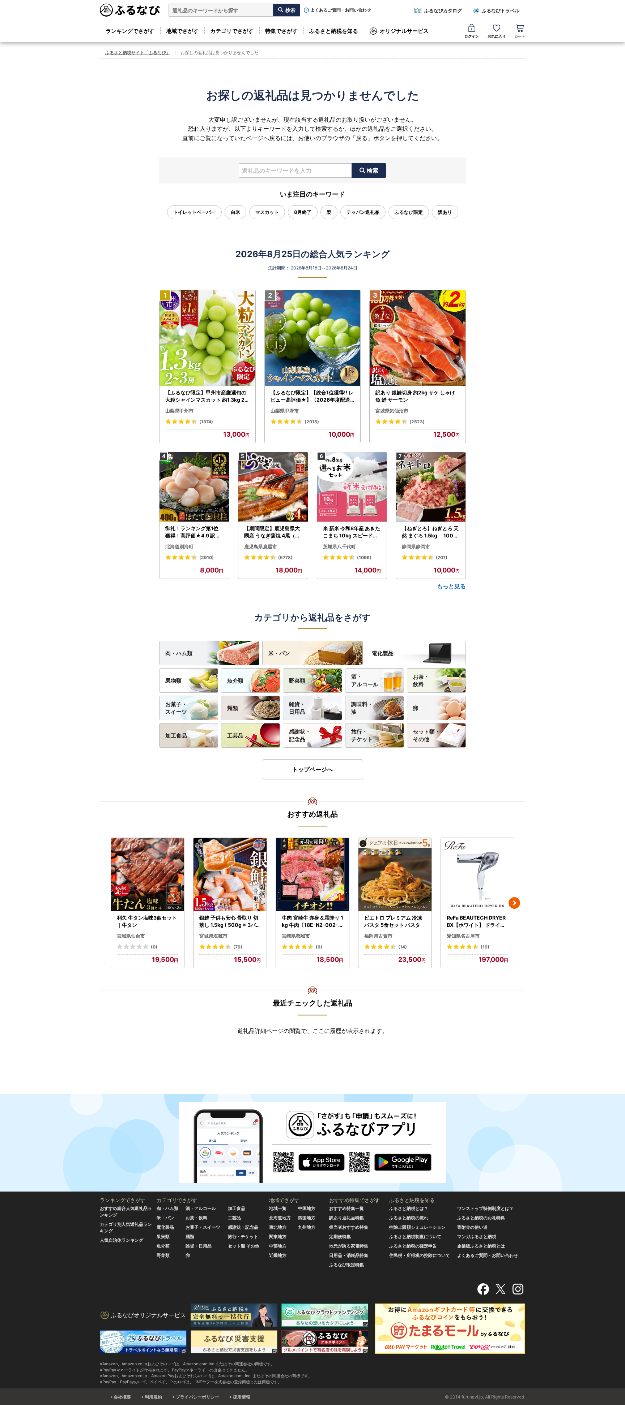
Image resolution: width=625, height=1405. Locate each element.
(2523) (417, 421)
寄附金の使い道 (472, 1227)
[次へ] (514, 903)
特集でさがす (281, 30)
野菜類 (297, 680)
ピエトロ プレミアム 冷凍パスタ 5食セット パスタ (393, 921)
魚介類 (235, 680)
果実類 (163, 1236)
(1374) (206, 421)
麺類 (232, 708)
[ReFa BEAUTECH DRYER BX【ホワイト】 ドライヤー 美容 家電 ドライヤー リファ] (477, 874)
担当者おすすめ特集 (348, 1227)
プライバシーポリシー (197, 1397)
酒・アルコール (364, 680)
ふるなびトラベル (500, 10)
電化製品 (383, 653)
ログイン (471, 36)
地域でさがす (182, 30)
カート (519, 36)
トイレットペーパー (194, 212)
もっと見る (451, 586)
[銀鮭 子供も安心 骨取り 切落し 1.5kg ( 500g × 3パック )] (230, 874)
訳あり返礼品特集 (346, 1217)
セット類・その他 (426, 735)
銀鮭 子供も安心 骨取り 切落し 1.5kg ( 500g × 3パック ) (230, 921)
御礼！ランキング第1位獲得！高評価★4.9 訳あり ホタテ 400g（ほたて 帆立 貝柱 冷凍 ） (193, 532)
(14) (402, 947)
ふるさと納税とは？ (408, 1208)
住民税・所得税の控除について (419, 1255)
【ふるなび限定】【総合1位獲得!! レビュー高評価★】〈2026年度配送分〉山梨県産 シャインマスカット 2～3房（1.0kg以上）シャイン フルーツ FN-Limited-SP (312, 396)
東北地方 (277, 1227)
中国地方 (306, 1208)
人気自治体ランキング (121, 1240)
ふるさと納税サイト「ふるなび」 (137, 52)
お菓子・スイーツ (176, 708)
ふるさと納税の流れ (408, 1217)
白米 (235, 212)
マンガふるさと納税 (476, 1236)
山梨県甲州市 (179, 411)
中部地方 (277, 1246)
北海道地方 (280, 1217)
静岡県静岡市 (416, 546)
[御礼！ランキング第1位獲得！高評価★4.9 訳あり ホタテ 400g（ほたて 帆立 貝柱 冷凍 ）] (194, 487)
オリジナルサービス (404, 30)
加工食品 (176, 735)
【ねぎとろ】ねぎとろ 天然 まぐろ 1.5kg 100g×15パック (430, 532)
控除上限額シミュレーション (417, 1227)
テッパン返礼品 (362, 212)
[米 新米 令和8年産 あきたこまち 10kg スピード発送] (352, 487)
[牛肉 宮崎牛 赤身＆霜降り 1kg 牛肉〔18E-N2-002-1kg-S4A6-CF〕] (312, 874)
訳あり (445, 212)
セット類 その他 (243, 1246)
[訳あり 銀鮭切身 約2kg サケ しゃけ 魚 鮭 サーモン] (417, 338)
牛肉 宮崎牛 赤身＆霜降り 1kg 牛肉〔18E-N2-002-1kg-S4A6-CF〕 (312, 921)
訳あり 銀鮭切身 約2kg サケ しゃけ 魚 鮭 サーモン (415, 396)
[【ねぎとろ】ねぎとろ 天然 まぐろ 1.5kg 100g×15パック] (430, 487)
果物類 (173, 680)
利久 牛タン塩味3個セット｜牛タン (147, 921)
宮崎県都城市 (296, 936)
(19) (485, 947)
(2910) (206, 557)
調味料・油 (362, 708)
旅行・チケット (362, 735)
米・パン (279, 653)
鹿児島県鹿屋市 (260, 546)
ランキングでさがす (130, 30)
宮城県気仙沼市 (391, 411)
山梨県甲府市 (285, 411)
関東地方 (277, 1236)
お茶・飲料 (421, 680)
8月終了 (302, 212)
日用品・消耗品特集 (348, 1255)
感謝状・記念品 (300, 735)
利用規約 (153, 1397)
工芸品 (235, 735)
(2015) (312, 421)
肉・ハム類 (178, 653)
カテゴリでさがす (232, 30)
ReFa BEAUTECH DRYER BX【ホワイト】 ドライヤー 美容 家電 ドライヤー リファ (477, 921)
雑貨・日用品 (297, 708)
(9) (319, 947)
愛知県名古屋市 (463, 936)
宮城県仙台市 (131, 936)
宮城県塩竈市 (213, 936)
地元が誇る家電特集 (348, 1246)
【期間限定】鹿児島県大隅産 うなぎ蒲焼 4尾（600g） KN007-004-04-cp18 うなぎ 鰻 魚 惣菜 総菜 (273, 532)
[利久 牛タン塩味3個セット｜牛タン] (147, 874)
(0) (154, 947)
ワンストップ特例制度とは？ (485, 1208)
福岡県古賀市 (378, 936)
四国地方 (306, 1217)
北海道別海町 (179, 546)
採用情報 (241, 1397)
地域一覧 (277, 1208)
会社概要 (122, 1397)
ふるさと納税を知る (333, 30)
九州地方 (306, 1227)
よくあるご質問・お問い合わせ (340, 10)
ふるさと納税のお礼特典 (481, 1217)
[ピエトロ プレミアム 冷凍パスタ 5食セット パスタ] (394, 874)
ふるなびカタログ (443, 10)
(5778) (285, 557)
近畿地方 (277, 1255)
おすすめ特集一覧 (346, 1208)
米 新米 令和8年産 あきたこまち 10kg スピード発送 (351, 532)
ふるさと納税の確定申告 (413, 1246)
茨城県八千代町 (339, 546)
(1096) (364, 557)
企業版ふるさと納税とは (481, 1246)
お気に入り (497, 36)
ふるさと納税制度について (415, 1236)
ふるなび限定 (409, 212)
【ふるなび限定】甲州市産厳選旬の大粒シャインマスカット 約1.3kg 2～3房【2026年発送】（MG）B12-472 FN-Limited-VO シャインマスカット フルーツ (206, 396)
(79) (237, 947)
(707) (441, 557)
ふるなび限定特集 (346, 1264)
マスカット (267, 212)
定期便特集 (340, 1236)
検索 (372, 170)
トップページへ (312, 769)
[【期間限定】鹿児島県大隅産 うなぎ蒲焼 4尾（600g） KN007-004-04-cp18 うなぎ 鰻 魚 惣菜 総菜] (273, 487)
